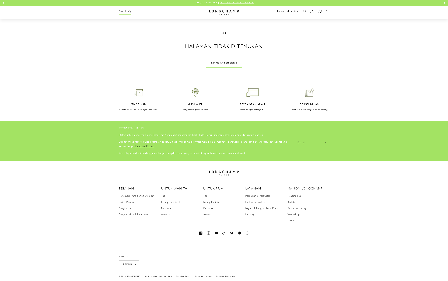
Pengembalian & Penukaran (133, 214)
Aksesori (166, 214)
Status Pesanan (127, 202)
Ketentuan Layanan (203, 276)
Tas (163, 196)
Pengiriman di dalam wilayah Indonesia (138, 110)
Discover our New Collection (154, 3)
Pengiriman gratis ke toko (195, 110)
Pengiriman (125, 208)
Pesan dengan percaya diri (252, 110)
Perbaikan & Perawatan (258, 196)
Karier (291, 221)
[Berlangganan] (325, 143)
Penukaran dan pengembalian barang (310, 110)
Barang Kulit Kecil (170, 202)
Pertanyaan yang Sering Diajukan (136, 196)
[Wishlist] (319, 11)
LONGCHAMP (133, 276)
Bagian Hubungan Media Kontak (262, 208)
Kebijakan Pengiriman (226, 276)
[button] (123, 11)
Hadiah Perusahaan (255, 202)
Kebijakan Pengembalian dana (158, 276)
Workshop (294, 214)
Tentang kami (295, 196)
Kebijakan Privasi (183, 276)
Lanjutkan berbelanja (224, 63)
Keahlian (292, 202)
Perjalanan (166, 208)
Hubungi (249, 214)
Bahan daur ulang (297, 208)
